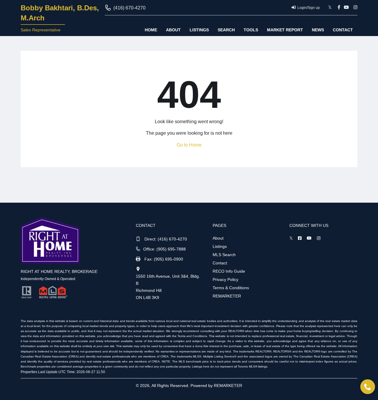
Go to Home (189, 144)
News (318, 29)
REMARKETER (227, 296)
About (173, 29)
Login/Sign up (308, 8)
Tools (251, 29)
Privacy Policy (225, 279)
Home (151, 29)
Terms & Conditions (231, 287)
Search (226, 29)
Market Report (285, 29)
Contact (343, 29)
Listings (199, 29)
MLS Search (224, 254)
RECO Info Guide (229, 271)
